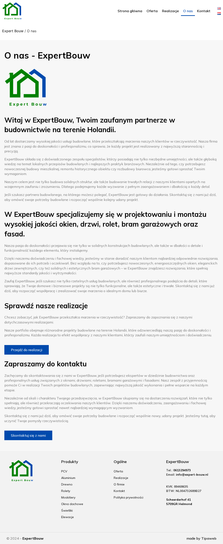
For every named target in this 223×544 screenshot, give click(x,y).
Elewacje (67, 517)
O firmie (119, 484)
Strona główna (130, 11)
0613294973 (182, 470)
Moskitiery (68, 497)
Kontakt (203, 11)
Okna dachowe (72, 504)
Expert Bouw (13, 31)
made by (201, 538)
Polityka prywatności (128, 497)
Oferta (152, 11)
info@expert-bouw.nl (192, 475)
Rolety (65, 491)
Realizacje (170, 11)
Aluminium (68, 478)
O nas (188, 11)
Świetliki (67, 510)
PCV (64, 471)
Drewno (67, 484)
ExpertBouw (33, 538)
